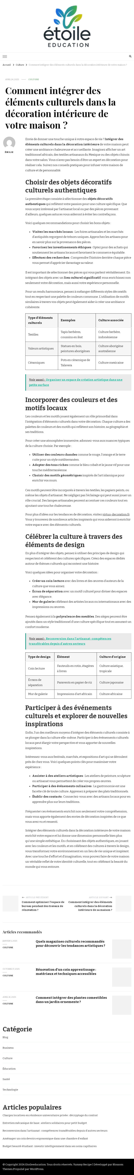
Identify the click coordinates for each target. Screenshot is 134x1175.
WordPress (36, 1169)
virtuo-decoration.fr (115, 514)
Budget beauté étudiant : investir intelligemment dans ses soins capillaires (50, 1146)
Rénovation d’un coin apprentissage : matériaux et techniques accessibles (66, 972)
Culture (33, 79)
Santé (6, 1079)
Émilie (9, 152)
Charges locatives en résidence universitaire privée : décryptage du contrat (50, 1115)
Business (8, 1047)
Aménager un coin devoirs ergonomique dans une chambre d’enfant (45, 1138)
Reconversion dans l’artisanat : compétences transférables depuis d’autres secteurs (55, 1130)
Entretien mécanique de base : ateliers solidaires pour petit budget (45, 1123)
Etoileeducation (35, 1164)
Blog (5, 1037)
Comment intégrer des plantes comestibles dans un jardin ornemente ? (71, 1000)
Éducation (9, 1068)
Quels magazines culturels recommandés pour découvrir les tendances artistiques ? (70, 943)
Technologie (10, 1089)
